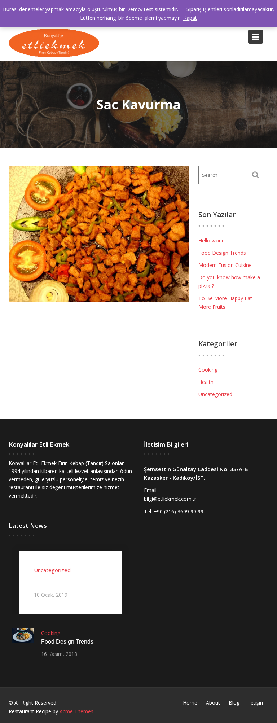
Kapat (190, 17)
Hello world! (212, 240)
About (213, 702)
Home (190, 702)
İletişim (256, 702)
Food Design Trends (222, 252)
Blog (234, 702)
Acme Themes (76, 711)
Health (206, 381)
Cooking (207, 369)
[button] (54, 43)
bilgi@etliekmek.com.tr (170, 498)
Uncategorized (215, 394)
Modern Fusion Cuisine (225, 265)
